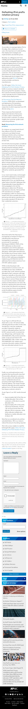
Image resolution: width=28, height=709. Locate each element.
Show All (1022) (14, 574)
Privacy (8, 701)
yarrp (12, 109)
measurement (19, 25)
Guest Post (8, 25)
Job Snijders (8, 561)
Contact (13, 701)
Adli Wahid (7, 542)
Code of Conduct (6, 448)
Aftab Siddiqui (8, 545)
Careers (22, 703)
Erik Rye (6, 19)
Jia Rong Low (8, 558)
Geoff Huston (8, 548)
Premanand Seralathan (11, 567)
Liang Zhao (8, 645)
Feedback (14, 705)
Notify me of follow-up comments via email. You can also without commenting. (13, 506)
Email (5, 481)
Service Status (15, 703)
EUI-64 (15, 78)
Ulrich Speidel (8, 570)
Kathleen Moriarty (9, 564)
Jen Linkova (7, 555)
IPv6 (13, 25)
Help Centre (20, 701)
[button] (20, 5)
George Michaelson (10, 552)
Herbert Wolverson (10, 601)
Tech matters (12, 22)
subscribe (11, 507)
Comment (6, 460)
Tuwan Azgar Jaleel (10, 668)
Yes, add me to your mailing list (11, 490)
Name (5, 476)
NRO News (7, 703)
